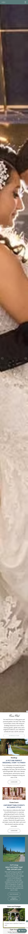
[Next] (25, 358)
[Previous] (2, 358)
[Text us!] (22, 931)
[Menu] (25, 2)
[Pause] (27, 711)
